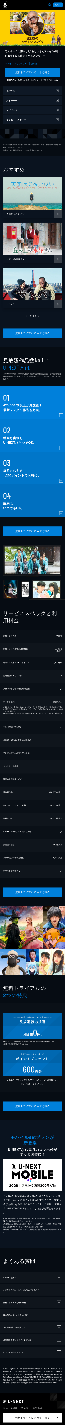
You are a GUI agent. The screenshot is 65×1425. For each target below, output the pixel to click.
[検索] (49, 4)
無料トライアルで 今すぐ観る (32, 72)
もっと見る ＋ (32, 315)
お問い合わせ (38, 1408)
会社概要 (14, 1408)
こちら (55, 80)
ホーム (5, 1408)
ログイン (58, 5)
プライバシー (25, 1408)
